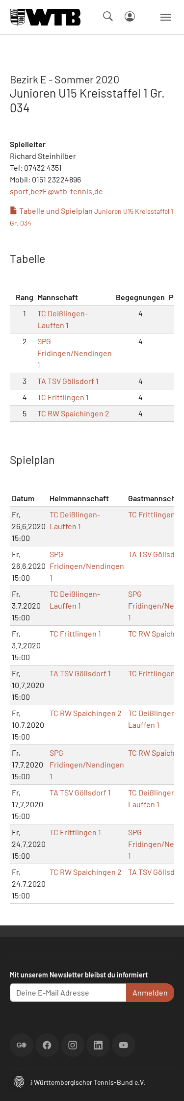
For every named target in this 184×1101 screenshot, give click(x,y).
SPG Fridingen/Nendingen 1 (74, 352)
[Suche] (108, 16)
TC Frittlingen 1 (63, 397)
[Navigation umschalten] (166, 17)
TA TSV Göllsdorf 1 (68, 380)
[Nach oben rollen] (165, 1082)
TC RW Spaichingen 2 (73, 413)
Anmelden (150, 992)
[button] (19, 1080)
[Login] (130, 16)
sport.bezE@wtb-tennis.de (56, 191)
